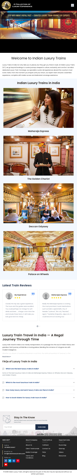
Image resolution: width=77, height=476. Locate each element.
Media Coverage (31, 452)
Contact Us (46, 449)
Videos (61, 452)
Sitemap (62, 449)
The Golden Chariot (38, 178)
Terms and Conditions (29, 457)
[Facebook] (5, 460)
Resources (62, 456)
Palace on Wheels (38, 274)
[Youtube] (5, 464)
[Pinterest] (17, 460)
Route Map (62, 445)
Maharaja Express (38, 131)
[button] (37, 326)
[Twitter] (9, 460)
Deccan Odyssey (38, 226)
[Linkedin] (13, 460)
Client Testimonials (32, 449)
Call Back (45, 445)
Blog (43, 456)
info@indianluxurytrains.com (14, 454)
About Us (29, 445)
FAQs (44, 452)
